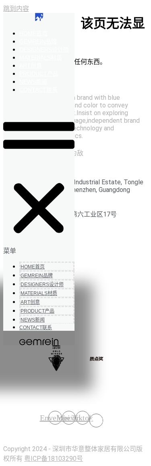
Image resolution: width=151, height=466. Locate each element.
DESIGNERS (44, 49)
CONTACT (38, 90)
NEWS (33, 81)
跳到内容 (16, 8)
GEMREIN (38, 41)
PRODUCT (38, 73)
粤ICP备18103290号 (53, 458)
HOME (33, 33)
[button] (38, 177)
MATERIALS (40, 57)
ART (30, 65)
